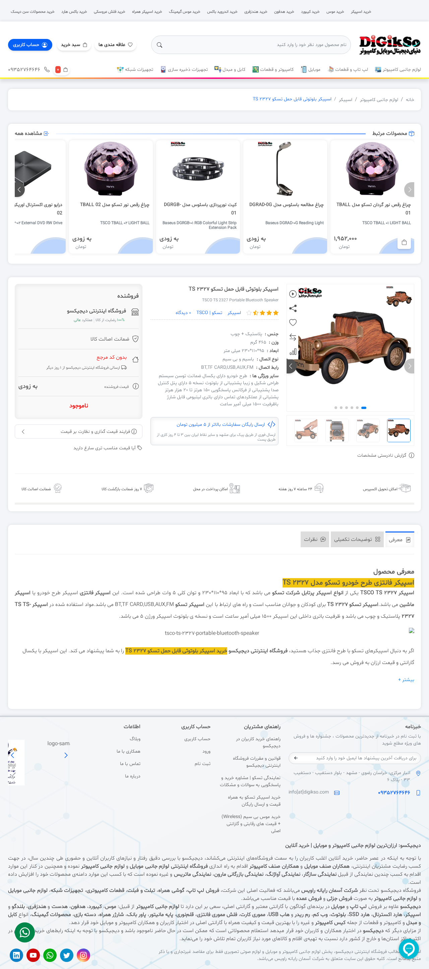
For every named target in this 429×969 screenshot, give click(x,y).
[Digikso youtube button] (33, 955)
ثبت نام (202, 764)
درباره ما (132, 776)
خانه (410, 100)
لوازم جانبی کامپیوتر (401, 69)
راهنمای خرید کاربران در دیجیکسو (258, 742)
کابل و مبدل (233, 69)
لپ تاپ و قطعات (351, 69)
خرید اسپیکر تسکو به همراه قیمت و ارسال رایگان (254, 801)
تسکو (278, 593)
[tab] (399, 539)
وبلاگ (135, 739)
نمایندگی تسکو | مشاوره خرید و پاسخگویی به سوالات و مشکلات (250, 781)
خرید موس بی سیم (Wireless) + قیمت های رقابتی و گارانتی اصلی (251, 824)
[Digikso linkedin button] (16, 955)
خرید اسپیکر (213, 651)
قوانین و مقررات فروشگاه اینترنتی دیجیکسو (257, 762)
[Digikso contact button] (25, 932)
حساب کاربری (197, 739)
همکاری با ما (128, 751)
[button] (74, 45)
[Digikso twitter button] (66, 955)
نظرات (311, 539)
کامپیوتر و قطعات (276, 69)
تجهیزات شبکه (138, 69)
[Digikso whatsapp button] (50, 955)
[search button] (159, 45)
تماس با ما (130, 764)
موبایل (313, 69)
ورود (206, 751)
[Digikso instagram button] (83, 955)
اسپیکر (345, 100)
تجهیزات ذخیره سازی (187, 69)
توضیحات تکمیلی (353, 539)
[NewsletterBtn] (296, 758)
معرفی (396, 540)
